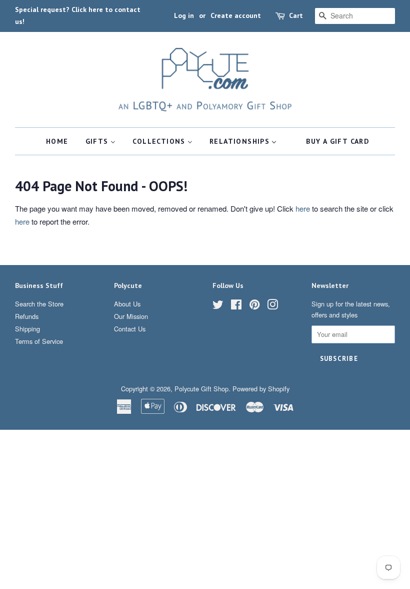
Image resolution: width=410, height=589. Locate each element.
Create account (235, 15)
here (303, 208)
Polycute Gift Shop (201, 388)
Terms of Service (39, 341)
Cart (296, 15)
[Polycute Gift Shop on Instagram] (272, 306)
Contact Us (130, 328)
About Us (127, 303)
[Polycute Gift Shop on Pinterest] (254, 306)
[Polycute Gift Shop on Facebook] (236, 306)
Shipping (27, 328)
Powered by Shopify (261, 388)
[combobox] (355, 16)
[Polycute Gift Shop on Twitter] (218, 306)
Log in (184, 15)
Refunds (26, 316)
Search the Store (39, 303)
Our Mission (131, 316)
